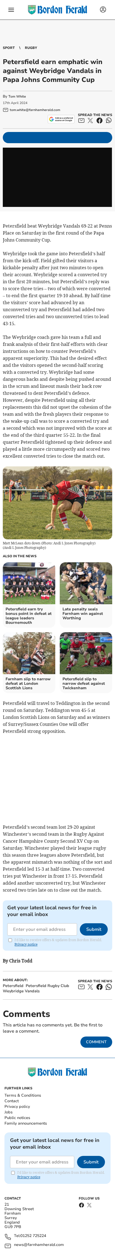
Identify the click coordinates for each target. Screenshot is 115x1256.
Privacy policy (17, 1106)
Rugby (31, 48)
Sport (9, 48)
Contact (11, 1101)
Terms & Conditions (22, 1095)
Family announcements (25, 1123)
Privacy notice (26, 944)
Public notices (17, 1117)
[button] (11, 9)
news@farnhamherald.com (39, 1245)
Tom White (17, 96)
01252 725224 (33, 1236)
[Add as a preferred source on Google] (61, 119)
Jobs (8, 1112)
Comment (96, 1042)
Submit (93, 929)
